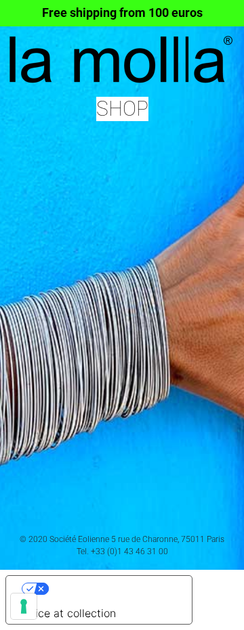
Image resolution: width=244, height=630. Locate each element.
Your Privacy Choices (112, 588)
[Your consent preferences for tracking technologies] (24, 606)
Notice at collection (66, 613)
